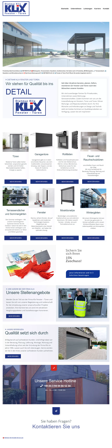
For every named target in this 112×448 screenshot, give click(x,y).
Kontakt (106, 9)
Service (25, 126)
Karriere (97, 9)
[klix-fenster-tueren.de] (16, 8)
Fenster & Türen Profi (11, 126)
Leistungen (88, 9)
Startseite (65, 9)
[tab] (11, 127)
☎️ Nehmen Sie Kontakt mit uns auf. (13, 437)
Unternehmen (76, 9)
